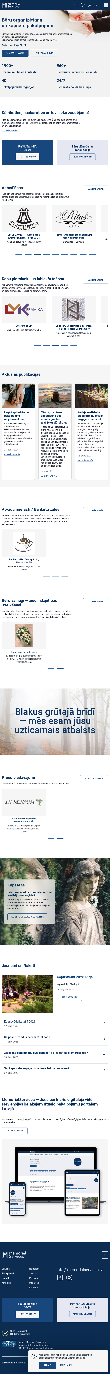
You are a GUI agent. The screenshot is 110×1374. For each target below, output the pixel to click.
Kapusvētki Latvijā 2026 (19, 1021)
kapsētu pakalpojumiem (16, 37)
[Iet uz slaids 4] (46, 254)
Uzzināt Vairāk (10, 131)
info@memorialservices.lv (80, 1269)
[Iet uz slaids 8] (82, 254)
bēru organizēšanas (62, 34)
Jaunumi (33, 1273)
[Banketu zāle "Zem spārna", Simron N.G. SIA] (24, 543)
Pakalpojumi (8, 1273)
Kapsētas (6, 1278)
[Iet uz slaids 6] (64, 254)
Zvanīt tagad (16, 53)
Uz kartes (34, 1283)
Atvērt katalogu (94, 779)
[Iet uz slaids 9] (91, 254)
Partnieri (33, 1278)
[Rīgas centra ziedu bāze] (24, 635)
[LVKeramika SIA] (24, 310)
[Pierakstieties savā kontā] (89, 5)
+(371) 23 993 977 (27, 157)
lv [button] (96, 5)
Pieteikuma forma (82, 157)
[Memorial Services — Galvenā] (11, 5)
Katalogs (6, 1283)
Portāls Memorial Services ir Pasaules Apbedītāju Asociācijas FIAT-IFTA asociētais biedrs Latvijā (35, 1345)
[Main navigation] (106, 5)
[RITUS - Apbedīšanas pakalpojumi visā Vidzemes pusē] (74, 218)
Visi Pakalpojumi (45, 53)
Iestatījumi (66, 1365)
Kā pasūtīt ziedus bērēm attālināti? (27, 1037)
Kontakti (33, 1287)
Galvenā (6, 1268)
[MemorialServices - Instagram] (69, 1277)
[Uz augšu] (104, 1255)
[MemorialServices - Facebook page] (60, 1277)
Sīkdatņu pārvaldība (20, 1334)
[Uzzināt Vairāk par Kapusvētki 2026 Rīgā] (27, 993)
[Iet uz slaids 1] (18, 254)
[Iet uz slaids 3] (36, 254)
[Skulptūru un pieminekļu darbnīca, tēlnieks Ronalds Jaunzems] (73, 309)
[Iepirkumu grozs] (82, 5)
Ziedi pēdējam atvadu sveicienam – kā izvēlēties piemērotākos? (46, 1052)
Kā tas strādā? (14, 1131)
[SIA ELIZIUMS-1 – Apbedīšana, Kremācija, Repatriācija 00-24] (24, 218)
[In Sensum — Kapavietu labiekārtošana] (24, 802)
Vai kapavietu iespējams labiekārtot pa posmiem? (36, 1068)
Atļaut (48, 1365)
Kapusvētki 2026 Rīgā (75, 977)
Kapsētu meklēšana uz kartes (27, 917)
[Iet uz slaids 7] (73, 254)
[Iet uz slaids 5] (55, 254)
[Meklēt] (75, 5)
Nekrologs (34, 1268)
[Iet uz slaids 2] (27, 254)
